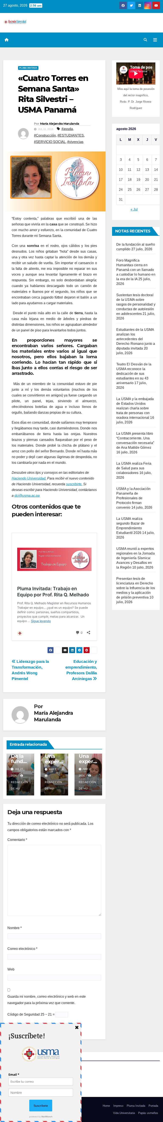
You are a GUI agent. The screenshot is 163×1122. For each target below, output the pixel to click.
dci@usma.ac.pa (27, 495)
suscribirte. (74, 484)
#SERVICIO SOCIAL (50, 142)
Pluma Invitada (136, 1105)
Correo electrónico (22, 949)
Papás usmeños (148, 1113)
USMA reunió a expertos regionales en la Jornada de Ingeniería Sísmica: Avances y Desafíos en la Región (135, 558)
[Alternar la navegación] (155, 40)
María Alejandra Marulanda (59, 124)
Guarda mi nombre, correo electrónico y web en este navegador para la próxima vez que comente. (46, 1000)
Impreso (118, 1105)
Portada (153, 1105)
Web (10, 969)
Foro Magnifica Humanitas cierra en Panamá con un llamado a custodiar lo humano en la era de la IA (135, 270)
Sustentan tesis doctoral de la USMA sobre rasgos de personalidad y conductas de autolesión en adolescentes (135, 304)
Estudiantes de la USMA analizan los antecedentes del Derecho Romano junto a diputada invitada (135, 339)
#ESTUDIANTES (71, 135)
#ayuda (67, 129)
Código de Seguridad (23, 1014)
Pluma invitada (28, 68)
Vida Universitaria (124, 1113)
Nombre (14, 928)
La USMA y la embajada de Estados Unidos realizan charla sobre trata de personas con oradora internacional (135, 408)
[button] (145, 40)
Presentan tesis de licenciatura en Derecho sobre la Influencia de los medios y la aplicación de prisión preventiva (135, 588)
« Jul (134, 209)
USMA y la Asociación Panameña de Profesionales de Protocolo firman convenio (133, 498)
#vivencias (75, 142)
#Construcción (45, 135)
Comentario (17, 840)
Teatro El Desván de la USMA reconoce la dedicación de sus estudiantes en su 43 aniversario (133, 373)
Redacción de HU (19, 785)
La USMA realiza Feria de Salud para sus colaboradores (133, 468)
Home (106, 1105)
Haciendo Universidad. (29, 478)
